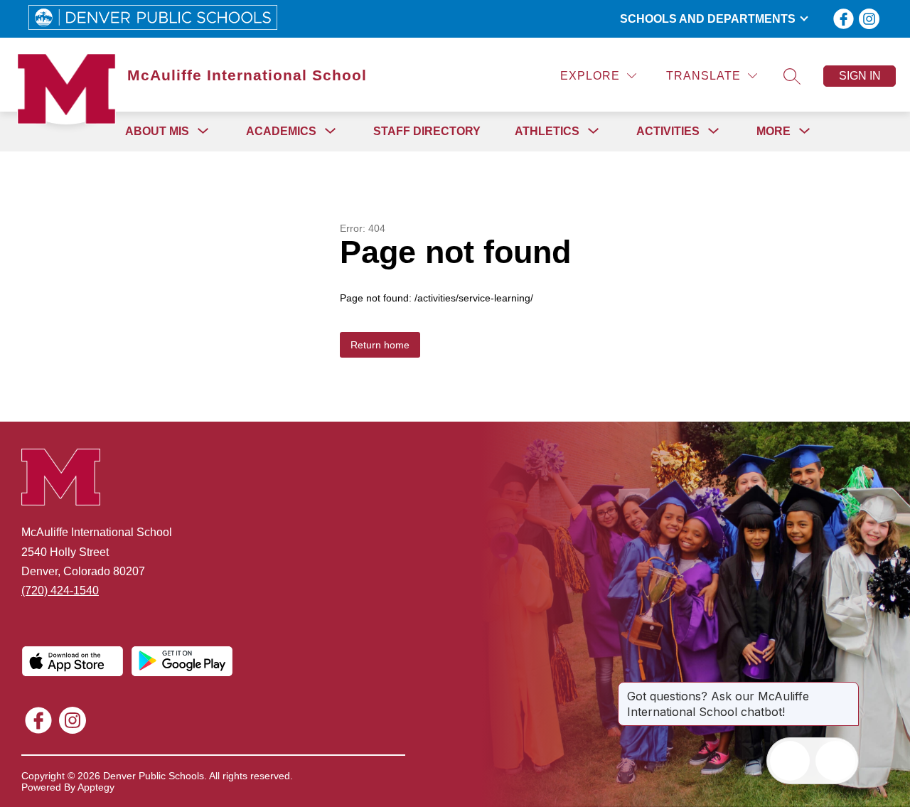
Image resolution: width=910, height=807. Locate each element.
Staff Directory (427, 131)
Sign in (860, 76)
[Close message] (847, 689)
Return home (380, 345)
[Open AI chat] (835, 761)
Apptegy (95, 787)
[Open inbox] (790, 761)
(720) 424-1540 (60, 590)
